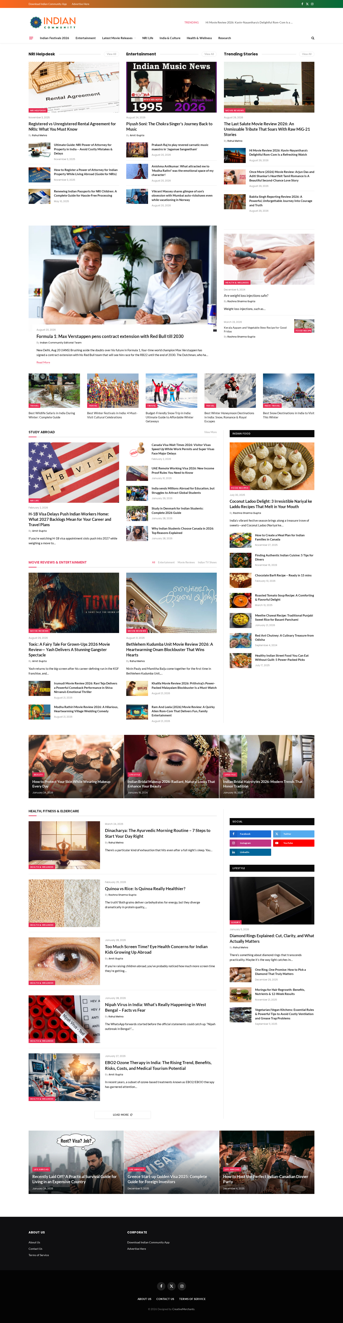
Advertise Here (80, 4)
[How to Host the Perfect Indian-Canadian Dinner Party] (266, 1162)
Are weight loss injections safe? (246, 295)
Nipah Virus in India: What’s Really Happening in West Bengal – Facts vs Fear (155, 1007)
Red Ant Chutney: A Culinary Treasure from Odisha (284, 637)
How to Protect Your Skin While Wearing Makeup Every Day (71, 783)
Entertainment (86, 38)
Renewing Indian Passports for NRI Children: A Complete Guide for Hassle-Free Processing (85, 193)
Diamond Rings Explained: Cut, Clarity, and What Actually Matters (272, 938)
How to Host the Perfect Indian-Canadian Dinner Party (265, 1179)
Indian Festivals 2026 (54, 38)
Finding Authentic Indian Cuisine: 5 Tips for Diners (284, 557)
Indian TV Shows (207, 562)
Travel (34, 405)
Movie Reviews (234, 110)
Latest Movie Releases (117, 38)
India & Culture (170, 38)
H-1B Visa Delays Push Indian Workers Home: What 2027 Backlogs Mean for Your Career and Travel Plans (70, 519)
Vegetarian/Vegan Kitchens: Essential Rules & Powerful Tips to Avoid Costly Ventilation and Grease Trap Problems (284, 1014)
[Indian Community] (53, 22)
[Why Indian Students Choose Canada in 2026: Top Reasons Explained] (137, 533)
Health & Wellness (199, 38)
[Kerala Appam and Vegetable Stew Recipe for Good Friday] (304, 326)
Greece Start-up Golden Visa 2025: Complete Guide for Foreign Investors (167, 1179)
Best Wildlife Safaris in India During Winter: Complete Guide (52, 415)
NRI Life (147, 38)
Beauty (38, 774)
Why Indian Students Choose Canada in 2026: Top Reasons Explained (183, 530)
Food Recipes (304, 330)
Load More (121, 1114)
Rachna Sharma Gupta (241, 301)
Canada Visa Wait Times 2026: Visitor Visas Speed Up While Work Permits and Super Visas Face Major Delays (183, 449)
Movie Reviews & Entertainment (58, 562)
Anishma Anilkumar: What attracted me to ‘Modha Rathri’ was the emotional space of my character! (183, 170)
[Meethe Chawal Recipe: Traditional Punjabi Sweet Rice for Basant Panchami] (240, 620)
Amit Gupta (137, 135)
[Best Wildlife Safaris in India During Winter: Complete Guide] (54, 390)
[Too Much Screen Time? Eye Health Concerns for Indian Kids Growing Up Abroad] (64, 961)
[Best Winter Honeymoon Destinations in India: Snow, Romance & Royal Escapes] (230, 390)
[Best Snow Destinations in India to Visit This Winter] (288, 390)
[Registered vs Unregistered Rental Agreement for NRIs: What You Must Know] (74, 87)
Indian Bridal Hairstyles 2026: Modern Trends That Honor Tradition (263, 783)
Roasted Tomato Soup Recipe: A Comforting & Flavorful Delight (284, 597)
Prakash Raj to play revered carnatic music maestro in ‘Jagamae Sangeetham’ (180, 147)
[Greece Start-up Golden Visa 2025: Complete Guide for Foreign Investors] (171, 1162)
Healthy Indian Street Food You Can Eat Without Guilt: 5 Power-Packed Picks (282, 657)
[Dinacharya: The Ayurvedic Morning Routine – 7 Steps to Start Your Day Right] (64, 845)
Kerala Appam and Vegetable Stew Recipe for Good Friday (255, 329)
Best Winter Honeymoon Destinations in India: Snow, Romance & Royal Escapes (229, 417)
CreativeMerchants (183, 1309)
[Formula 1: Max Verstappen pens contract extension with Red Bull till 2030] (123, 278)
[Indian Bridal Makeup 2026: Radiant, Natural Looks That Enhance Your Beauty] (171, 766)
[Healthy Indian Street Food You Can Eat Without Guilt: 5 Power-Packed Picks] (240, 660)
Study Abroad (42, 432)
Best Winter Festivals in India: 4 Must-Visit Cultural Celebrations (112, 415)
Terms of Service (39, 1255)
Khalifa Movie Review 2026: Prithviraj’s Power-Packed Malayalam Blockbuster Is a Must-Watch (184, 685)
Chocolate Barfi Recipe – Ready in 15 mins (283, 575)
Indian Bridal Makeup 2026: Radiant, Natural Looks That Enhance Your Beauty (171, 783)
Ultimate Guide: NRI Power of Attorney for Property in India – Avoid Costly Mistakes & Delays (83, 149)
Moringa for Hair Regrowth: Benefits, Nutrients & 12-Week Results (280, 992)
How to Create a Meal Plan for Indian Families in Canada (280, 537)
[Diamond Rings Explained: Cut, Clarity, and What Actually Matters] (272, 900)
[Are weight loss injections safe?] (269, 259)
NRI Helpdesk (42, 54)
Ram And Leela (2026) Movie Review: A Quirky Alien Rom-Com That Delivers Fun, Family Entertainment (183, 711)
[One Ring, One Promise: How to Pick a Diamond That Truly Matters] (240, 974)
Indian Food (241, 433)
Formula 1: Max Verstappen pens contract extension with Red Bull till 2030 (110, 336)
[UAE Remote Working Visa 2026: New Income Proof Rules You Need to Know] (137, 473)
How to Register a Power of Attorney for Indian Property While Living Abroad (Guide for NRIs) (86, 172)
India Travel (272, 405)
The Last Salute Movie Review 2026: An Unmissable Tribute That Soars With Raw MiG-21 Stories (267, 129)
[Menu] (31, 38)
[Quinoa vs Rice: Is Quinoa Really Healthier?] (64, 903)
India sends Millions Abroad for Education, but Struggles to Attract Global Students (183, 490)
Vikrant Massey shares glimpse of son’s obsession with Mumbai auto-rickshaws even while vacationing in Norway (182, 195)
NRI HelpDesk (38, 110)
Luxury (235, 922)
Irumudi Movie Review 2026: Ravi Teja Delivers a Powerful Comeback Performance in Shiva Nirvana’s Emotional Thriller (85, 687)
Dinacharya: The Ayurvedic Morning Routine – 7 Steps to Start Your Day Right (157, 833)
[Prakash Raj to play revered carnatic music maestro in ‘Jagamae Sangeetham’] (137, 149)
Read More (43, 362)
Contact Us (35, 1248)
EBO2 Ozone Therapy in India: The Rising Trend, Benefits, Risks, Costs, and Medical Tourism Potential (158, 1065)
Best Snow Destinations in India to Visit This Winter (288, 415)
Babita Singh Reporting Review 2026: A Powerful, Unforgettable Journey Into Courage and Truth (280, 201)
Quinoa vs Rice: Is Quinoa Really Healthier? (145, 888)
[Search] (312, 38)
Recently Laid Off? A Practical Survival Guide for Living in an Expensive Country (74, 1179)
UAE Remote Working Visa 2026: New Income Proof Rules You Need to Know (183, 470)
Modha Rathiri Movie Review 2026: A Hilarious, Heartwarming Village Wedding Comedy (86, 709)
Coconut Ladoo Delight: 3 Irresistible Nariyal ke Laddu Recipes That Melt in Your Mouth (271, 504)
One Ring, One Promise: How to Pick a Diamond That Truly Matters (280, 972)
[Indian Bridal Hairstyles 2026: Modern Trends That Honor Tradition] (266, 766)
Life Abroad (41, 1169)
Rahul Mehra (39, 135)
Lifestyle (134, 774)
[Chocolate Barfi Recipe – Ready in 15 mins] (240, 580)
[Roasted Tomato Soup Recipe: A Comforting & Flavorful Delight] (240, 600)
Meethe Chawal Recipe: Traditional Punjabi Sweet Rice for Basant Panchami (284, 617)
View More (210, 432)
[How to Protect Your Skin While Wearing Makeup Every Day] (76, 766)
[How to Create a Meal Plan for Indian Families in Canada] (240, 540)
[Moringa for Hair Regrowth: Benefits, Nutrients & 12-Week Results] (240, 994)
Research (224, 38)
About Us (34, 1242)
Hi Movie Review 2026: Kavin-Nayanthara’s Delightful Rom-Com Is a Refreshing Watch (250, 22)
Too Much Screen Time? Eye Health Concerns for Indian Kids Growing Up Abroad (156, 949)
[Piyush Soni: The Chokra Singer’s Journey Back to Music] (171, 87)
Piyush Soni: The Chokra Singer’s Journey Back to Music (169, 126)
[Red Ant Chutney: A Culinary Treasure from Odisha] (240, 640)
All (153, 562)
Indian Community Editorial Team (61, 342)
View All (111, 54)
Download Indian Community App (48, 4)
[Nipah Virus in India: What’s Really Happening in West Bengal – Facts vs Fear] (64, 1019)
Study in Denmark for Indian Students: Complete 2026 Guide (177, 510)
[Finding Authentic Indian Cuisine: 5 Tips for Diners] (240, 560)
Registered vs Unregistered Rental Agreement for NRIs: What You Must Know (72, 126)
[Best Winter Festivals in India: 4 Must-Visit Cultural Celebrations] (113, 390)
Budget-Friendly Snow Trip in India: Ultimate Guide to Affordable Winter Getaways (170, 417)
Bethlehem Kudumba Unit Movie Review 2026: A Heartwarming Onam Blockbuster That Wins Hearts (169, 649)
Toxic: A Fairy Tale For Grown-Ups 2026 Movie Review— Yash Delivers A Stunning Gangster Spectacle (69, 649)
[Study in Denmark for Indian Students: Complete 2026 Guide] (137, 513)
